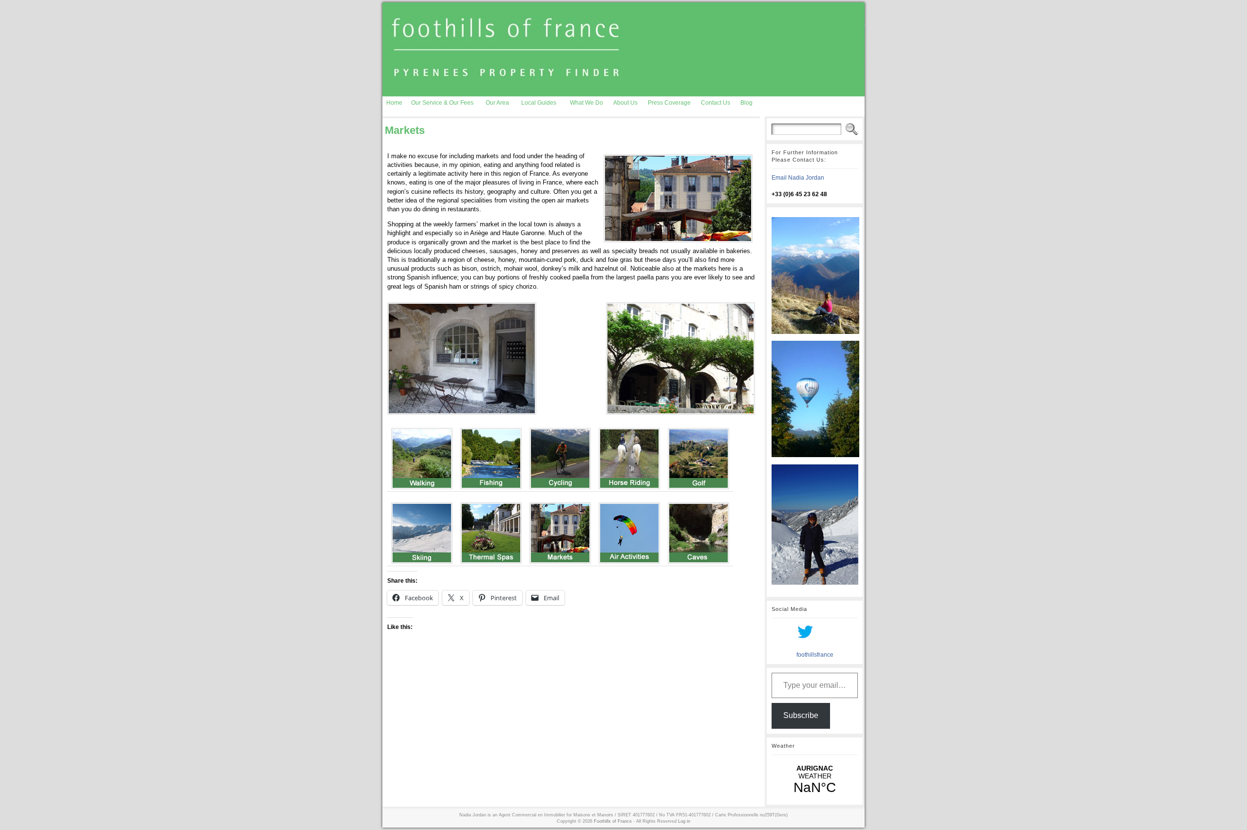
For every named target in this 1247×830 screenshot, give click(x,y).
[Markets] (560, 531)
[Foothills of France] (623, 49)
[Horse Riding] (629, 456)
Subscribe (800, 715)
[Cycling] (560, 456)
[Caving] (698, 531)
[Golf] (698, 456)
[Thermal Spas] (491, 531)
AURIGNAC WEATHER (815, 780)
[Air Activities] (629, 531)
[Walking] (422, 456)
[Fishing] (491, 456)
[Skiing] (422, 531)
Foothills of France (613, 821)
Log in (684, 821)
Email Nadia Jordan (798, 177)
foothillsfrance (814, 654)
